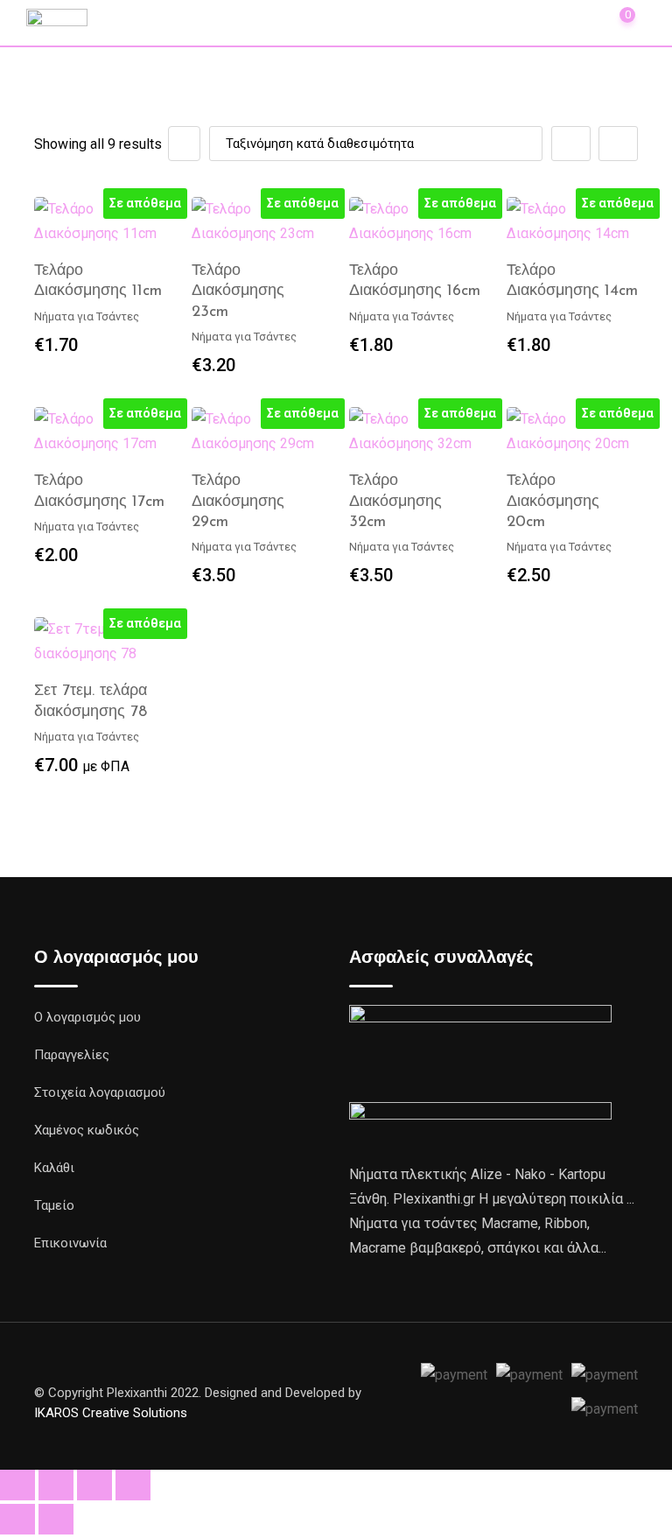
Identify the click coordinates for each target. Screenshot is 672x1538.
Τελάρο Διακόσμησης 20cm (553, 502)
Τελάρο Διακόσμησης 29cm (238, 502)
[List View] (618, 143)
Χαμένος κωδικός (86, 1130)
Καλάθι (54, 1168)
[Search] (541, 21)
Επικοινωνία (70, 1243)
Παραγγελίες (71, 1055)
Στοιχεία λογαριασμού (99, 1092)
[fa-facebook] (409, 1394)
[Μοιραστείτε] (94, 1485)
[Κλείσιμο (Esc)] (133, 1485)
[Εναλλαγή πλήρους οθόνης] (56, 1485)
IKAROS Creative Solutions (110, 1413)
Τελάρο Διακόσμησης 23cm (238, 291)
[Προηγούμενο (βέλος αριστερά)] (17, 1519)
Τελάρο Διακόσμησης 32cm (395, 502)
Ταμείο (54, 1205)
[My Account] (579, 21)
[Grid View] (571, 143)
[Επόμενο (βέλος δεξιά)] (56, 1519)
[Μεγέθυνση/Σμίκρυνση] (17, 1485)
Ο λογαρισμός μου (87, 1017)
